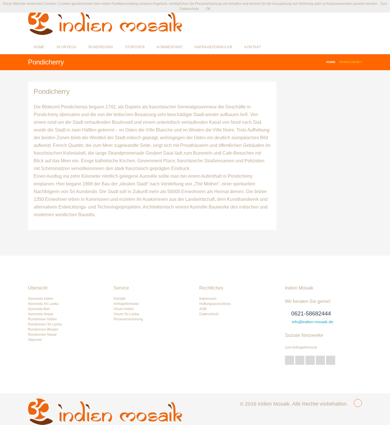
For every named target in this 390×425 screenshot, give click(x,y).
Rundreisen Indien (42, 319)
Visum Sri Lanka (126, 314)
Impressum (207, 299)
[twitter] (289, 360)
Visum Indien (124, 309)
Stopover (135, 47)
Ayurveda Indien (40, 299)
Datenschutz (209, 314)
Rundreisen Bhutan (43, 329)
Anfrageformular (213, 47)
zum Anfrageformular (301, 347)
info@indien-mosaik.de (312, 321)
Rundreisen (101, 47)
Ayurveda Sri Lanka (43, 304)
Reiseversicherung (128, 319)
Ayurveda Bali (39, 309)
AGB (202, 309)
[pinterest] (320, 360)
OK (208, 9)
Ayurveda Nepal (40, 314)
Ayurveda (67, 47)
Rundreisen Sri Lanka (45, 324)
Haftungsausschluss (215, 304)
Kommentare (169, 47)
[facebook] (310, 360)
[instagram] (330, 360)
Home (39, 47)
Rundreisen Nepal (42, 335)
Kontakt (252, 47)
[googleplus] (299, 360)
